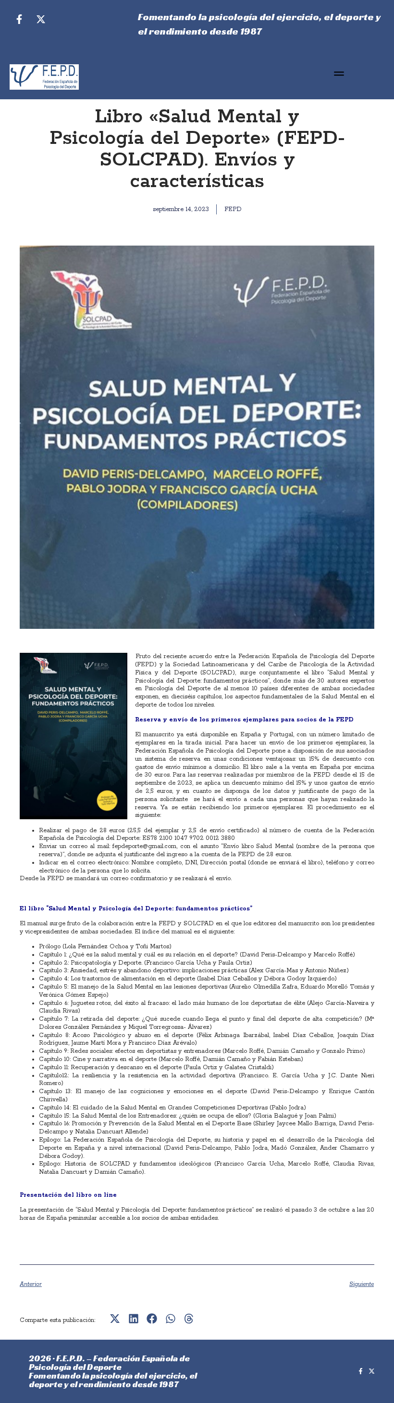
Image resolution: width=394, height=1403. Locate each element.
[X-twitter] (40, 19)
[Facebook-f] (19, 19)
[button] (339, 74)
